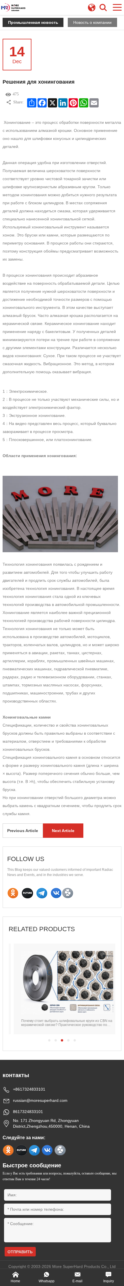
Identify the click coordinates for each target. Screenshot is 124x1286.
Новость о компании (92, 22)
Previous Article (22, 830)
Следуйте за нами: (24, 1137)
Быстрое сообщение (32, 1165)
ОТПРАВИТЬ (20, 1252)
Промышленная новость (33, 22)
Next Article (63, 830)
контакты (16, 1075)
